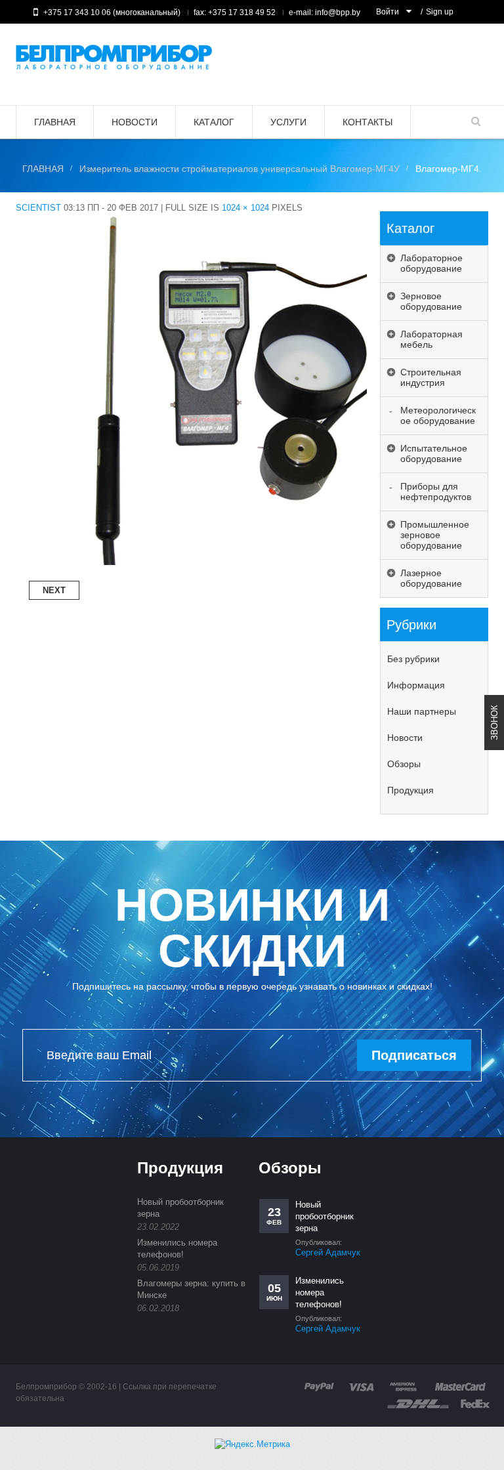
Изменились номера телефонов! (319, 1292)
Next (54, 590)
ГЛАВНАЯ (43, 168)
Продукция (410, 790)
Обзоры (404, 764)
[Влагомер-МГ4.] (191, 219)
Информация (416, 685)
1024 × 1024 (245, 208)
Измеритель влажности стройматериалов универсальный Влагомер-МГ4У (239, 168)
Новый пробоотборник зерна (324, 1216)
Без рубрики (413, 659)
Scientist (38, 208)
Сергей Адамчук (327, 1252)
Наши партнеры (421, 711)
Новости (405, 737)
